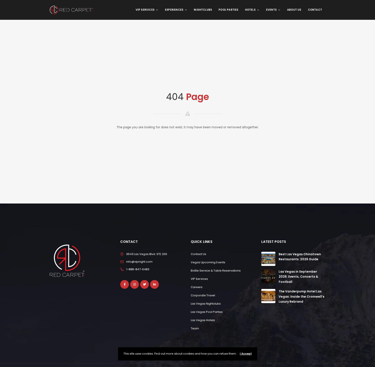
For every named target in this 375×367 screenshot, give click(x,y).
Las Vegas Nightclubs (206, 304)
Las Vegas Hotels (203, 320)
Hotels (250, 10)
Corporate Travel (203, 295)
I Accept (246, 353)
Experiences (174, 10)
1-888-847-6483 (137, 269)
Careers (196, 287)
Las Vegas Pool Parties (207, 312)
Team (195, 328)
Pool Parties (228, 10)
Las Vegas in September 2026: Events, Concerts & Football (298, 276)
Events (271, 10)
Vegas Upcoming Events (208, 262)
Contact (315, 10)
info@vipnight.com (139, 262)
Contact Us (198, 254)
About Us (294, 10)
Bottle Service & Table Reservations (216, 271)
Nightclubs (203, 10)
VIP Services (145, 10)
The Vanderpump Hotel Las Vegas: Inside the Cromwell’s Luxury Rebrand (301, 296)
